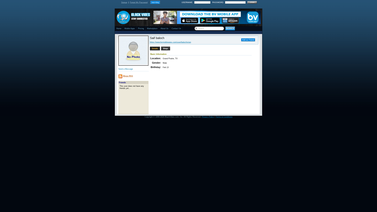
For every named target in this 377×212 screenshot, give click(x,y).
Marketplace (152, 28)
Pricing (141, 28)
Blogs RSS (128, 76)
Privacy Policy (208, 117)
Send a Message (125, 69)
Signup (124, 2)
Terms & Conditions (224, 117)
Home (118, 28)
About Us (164, 28)
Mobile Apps (129, 28)
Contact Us (176, 28)
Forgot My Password (139, 2)
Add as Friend (248, 40)
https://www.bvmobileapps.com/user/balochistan (170, 42)
